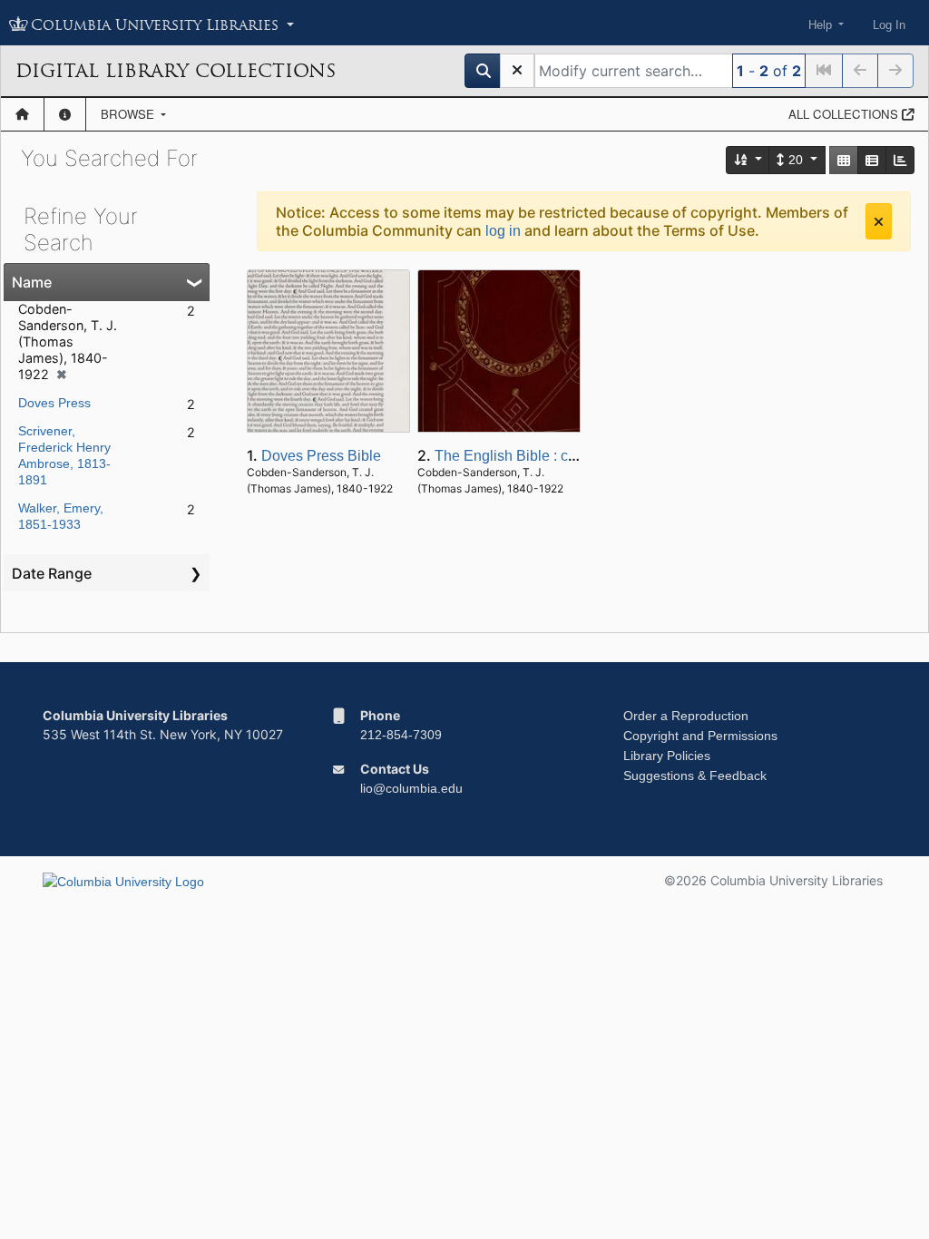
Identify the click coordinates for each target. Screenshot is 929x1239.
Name (32, 282)
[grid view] (843, 160)
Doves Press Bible (321, 455)
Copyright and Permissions (700, 735)
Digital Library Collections (175, 71)
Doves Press (54, 402)
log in (503, 231)
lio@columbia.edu (411, 788)
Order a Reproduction (685, 715)
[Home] (22, 114)
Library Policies (666, 755)
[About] (64, 114)
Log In (889, 25)
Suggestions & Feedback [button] (695, 775)
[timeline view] (899, 160)
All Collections (845, 113)
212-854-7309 (401, 734)
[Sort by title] (748, 160)
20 (796, 159)
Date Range (52, 573)
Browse (129, 113)
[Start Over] (517, 71)
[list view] (871, 160)
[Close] (878, 221)
